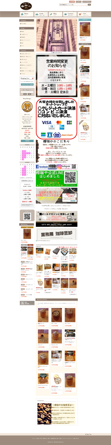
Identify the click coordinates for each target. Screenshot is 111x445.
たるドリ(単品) (47, 257)
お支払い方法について (25, 53)
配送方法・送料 (46, 438)
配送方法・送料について (26, 56)
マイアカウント (86, 2)
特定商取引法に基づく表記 (56, 438)
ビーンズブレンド (68, 388)
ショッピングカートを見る (27, 84)
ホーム (27, 14)
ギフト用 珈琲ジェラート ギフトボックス (64, 258)
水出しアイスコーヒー (25, 40)
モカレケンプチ (54, 344)
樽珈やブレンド (41, 323)
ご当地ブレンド (24, 34)
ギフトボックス (55, 256)
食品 (22, 42)
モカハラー (40, 344)
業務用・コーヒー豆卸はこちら (27, 70)
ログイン (79, 2)
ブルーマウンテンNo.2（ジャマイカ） (72, 291)
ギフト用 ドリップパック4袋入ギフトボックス (72, 257)
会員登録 (72, 2)
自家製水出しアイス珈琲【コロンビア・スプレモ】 (56, 286)
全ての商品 (23, 23)
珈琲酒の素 (57, 272)
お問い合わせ (70, 14)
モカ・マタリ (67, 323)
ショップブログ (24, 62)
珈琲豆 (22, 31)
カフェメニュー (24, 68)
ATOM (27, 303)
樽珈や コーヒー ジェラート (40, 289)
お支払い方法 (39, 438)
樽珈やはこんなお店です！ (26, 65)
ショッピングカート (84, 14)
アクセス (23, 73)
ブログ (55, 14)
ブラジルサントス (29, 284)
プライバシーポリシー (67, 438)
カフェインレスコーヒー (43, 385)
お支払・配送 (41, 14)
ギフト (22, 45)
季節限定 (23, 37)
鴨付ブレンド (38, 254)
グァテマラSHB (28, 294)
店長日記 (27, 141)
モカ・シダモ (54, 323)
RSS (26, 302)
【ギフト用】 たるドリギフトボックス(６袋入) (47, 273)
